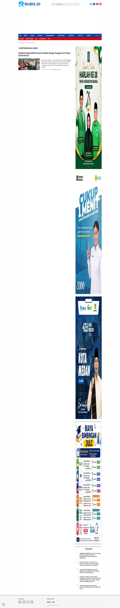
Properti (71, 35)
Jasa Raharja (29, 38)
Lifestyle (80, 35)
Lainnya (97, 35)
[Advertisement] (60, 20)
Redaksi (49, 602)
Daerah (40, 35)
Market (89, 35)
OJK (36, 38)
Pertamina (42, 38)
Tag (22, 42)
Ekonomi (55, 69)
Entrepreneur (50, 35)
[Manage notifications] (3, 604)
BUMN (32, 35)
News (25, 35)
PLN (49, 38)
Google (21, 38)
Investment (61, 35)
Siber (53, 602)
